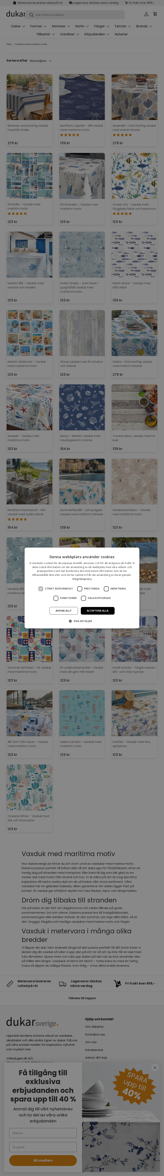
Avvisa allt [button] (64, 610)
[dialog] (82, 588)
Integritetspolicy (82, 579)
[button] (82, 621)
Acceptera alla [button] (98, 610)
